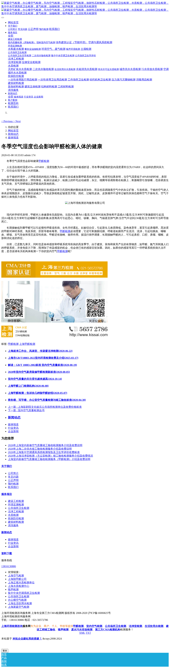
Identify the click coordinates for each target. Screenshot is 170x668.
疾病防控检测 (16, 518)
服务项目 (6, 494)
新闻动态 (13, 134)
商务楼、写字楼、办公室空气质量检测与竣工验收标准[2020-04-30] (47, 399)
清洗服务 (13, 525)
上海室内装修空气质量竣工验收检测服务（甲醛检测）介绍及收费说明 (49, 459)
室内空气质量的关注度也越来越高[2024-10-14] (35, 378)
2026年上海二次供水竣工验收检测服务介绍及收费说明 (40, 448)
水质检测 (13, 515)
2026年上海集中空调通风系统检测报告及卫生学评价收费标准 (44, 452)
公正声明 (13, 480)
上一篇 (45, 406)
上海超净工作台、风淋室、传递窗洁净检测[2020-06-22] (40, 350)
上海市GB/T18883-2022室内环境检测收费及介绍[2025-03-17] (43, 357)
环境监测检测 (16, 504)
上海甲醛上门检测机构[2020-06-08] (28, 385)
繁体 (5, 650)
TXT (88, 632)
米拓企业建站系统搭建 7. (27, 638)
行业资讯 (13, 427)
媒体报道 (13, 137)
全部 (10, 35)
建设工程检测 (16, 501)
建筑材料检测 (16, 521)
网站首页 (13, 22)
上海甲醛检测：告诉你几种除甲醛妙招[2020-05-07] (37, 393)
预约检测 (13, 483)
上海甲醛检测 (27, 344)
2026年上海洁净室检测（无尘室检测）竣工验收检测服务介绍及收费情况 (50, 455)
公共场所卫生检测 (18, 508)
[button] (7, 121)
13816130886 (8, 566)
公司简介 (13, 473)
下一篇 (26, 410)
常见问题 (13, 476)
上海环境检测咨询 (12, 626)
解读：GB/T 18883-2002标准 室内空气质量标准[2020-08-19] (42, 365)
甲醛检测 (44, 161)
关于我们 (6, 466)
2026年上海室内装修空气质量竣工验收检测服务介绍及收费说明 (45, 445)
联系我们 (13, 487)
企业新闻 (13, 431)
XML (82, 632)
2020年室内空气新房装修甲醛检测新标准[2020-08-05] (39, 372)
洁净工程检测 (16, 511)
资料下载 (6, 553)
